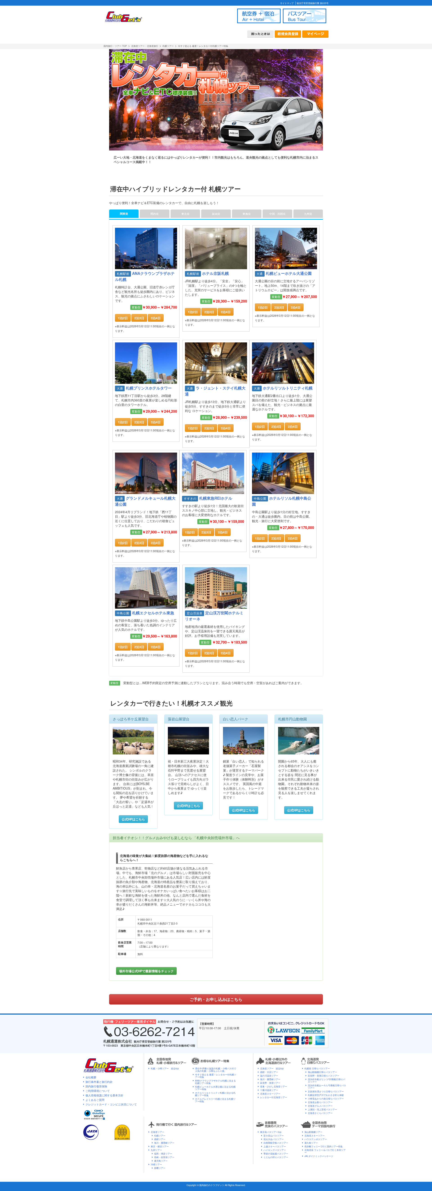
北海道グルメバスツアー (320, 1105)
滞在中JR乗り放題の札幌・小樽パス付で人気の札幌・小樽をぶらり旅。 (215, 1070)
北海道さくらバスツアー (320, 1113)
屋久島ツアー (311, 1142)
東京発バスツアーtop (270, 1132)
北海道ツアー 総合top (272, 1068)
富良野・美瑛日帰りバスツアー (323, 1075)
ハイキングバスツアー (274, 1150)
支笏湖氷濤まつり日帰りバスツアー (326, 1091)
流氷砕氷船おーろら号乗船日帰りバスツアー (327, 1086)
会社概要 (91, 1077)
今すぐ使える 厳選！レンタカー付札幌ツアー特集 (215, 1076)
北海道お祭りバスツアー (320, 1102)
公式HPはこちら (133, 819)
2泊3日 (139, 318)
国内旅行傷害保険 (96, 1086)
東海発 (247, 214)
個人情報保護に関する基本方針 (104, 1095)
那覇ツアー (159, 1168)
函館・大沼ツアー (269, 1072)
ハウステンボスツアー (315, 1139)
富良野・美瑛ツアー (270, 1082)
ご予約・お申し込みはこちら (216, 999)
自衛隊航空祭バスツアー (275, 1142)
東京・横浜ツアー (160, 1146)
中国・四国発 (277, 214)
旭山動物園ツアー (313, 1132)
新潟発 (216, 214)
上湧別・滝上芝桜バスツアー (322, 1109)
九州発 (308, 214)
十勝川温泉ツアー (269, 1090)
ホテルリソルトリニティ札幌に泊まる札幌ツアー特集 (215, 1094)
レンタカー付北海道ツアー (273, 1097)
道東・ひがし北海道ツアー (273, 1086)
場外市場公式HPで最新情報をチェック (146, 971)
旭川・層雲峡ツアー (270, 1079)
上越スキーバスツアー (274, 1146)
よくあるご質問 (95, 1100)
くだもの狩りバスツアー (275, 1157)
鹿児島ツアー (161, 1160)
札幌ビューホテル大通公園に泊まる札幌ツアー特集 (215, 1088)
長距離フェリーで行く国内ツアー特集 (323, 1146)
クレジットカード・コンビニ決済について (111, 1104)
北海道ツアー (157, 1132)
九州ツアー (156, 1150)
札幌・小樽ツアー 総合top (165, 1068)
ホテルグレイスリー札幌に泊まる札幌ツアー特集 (215, 1100)
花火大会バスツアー (273, 1139)
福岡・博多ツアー (163, 1153)
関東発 (124, 214)
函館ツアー (159, 1139)
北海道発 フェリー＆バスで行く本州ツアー (325, 1151)
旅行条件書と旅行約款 (99, 1082)
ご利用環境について (98, 1091)
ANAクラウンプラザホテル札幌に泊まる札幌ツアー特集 (215, 1082)
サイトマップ (287, 3)
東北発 (185, 214)
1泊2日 (123, 318)
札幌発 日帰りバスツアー (317, 1068)
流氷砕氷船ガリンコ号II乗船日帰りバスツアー (326, 1080)
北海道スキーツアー (270, 1093)
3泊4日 (156, 318)
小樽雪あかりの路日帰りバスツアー (326, 1098)
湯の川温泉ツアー (269, 1075)
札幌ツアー (159, 1135)
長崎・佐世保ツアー (164, 1157)
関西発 (155, 214)
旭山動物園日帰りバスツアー (322, 1072)
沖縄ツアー (156, 1164)
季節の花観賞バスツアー (275, 1153)
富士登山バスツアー (273, 1135)
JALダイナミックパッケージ (318, 1156)
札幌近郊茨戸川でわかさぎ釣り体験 (326, 1095)
